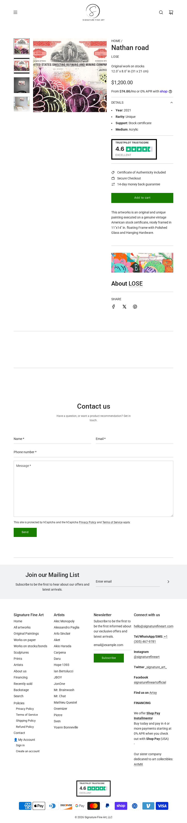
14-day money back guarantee (138, 184)
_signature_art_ (156, 667)
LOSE (115, 56)
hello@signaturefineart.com (153, 626)
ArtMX (138, 764)
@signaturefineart (147, 657)
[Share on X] (124, 307)
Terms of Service (112, 522)
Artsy (153, 692)
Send (25, 532)
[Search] (161, 12)
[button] (39, 75)
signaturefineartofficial (150, 682)
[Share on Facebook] (114, 307)
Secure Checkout (129, 178)
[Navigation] (15, 12)
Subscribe (109, 658)
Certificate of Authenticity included (141, 172)
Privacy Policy (87, 522)
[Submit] (168, 582)
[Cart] (171, 12)
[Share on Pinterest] (135, 307)
